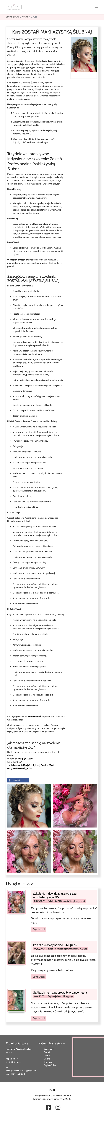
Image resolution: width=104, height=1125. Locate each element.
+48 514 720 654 (17, 1074)
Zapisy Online (50, 1065)
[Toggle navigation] (96, 6)
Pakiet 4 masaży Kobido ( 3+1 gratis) (55, 945)
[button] (18, 780)
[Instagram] (58, 1107)
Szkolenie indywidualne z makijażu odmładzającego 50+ (55, 895)
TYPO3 (62, 1099)
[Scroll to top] (6, 1119)
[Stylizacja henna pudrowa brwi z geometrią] (16, 1000)
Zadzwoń (48, 1062)
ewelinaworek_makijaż (23, 768)
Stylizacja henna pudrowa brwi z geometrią (60, 992)
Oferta (47, 1055)
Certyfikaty (49, 1049)
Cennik (47, 1052)
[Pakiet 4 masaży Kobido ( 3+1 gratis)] (16, 952)
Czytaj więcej (39, 929)
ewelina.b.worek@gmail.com (20, 758)
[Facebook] (48, 1107)
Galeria (47, 1058)
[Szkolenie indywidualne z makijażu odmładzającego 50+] (16, 901)
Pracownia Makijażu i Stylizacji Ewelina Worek (33, 765)
